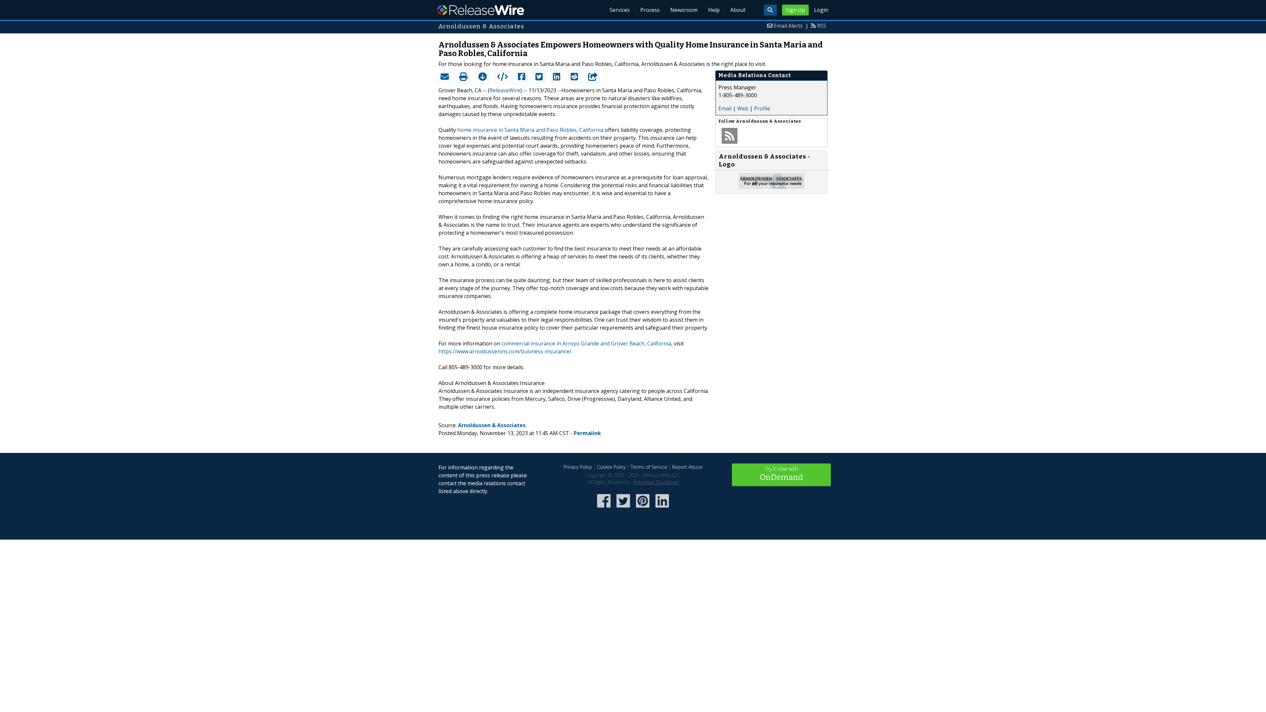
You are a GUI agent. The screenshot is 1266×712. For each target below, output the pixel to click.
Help (714, 10)
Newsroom (684, 10)
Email (725, 108)
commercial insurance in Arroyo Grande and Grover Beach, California (586, 343)
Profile (762, 108)
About (737, 10)
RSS (821, 25)
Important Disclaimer (656, 482)
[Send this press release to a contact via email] (445, 77)
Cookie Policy (611, 467)
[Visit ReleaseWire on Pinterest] (643, 508)
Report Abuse (687, 467)
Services (620, 10)
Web (742, 108)
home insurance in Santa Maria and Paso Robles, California (530, 130)
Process (650, 10)
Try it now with (781, 473)
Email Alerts (788, 25)
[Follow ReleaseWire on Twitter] (623, 508)
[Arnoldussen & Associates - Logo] (771, 187)
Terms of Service (649, 467)
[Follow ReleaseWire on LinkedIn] (662, 508)
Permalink (587, 433)
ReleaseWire (480, 9)
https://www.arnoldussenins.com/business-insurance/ (504, 351)
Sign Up (795, 10)
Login (821, 10)
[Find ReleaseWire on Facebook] (604, 508)
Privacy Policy (578, 467)
